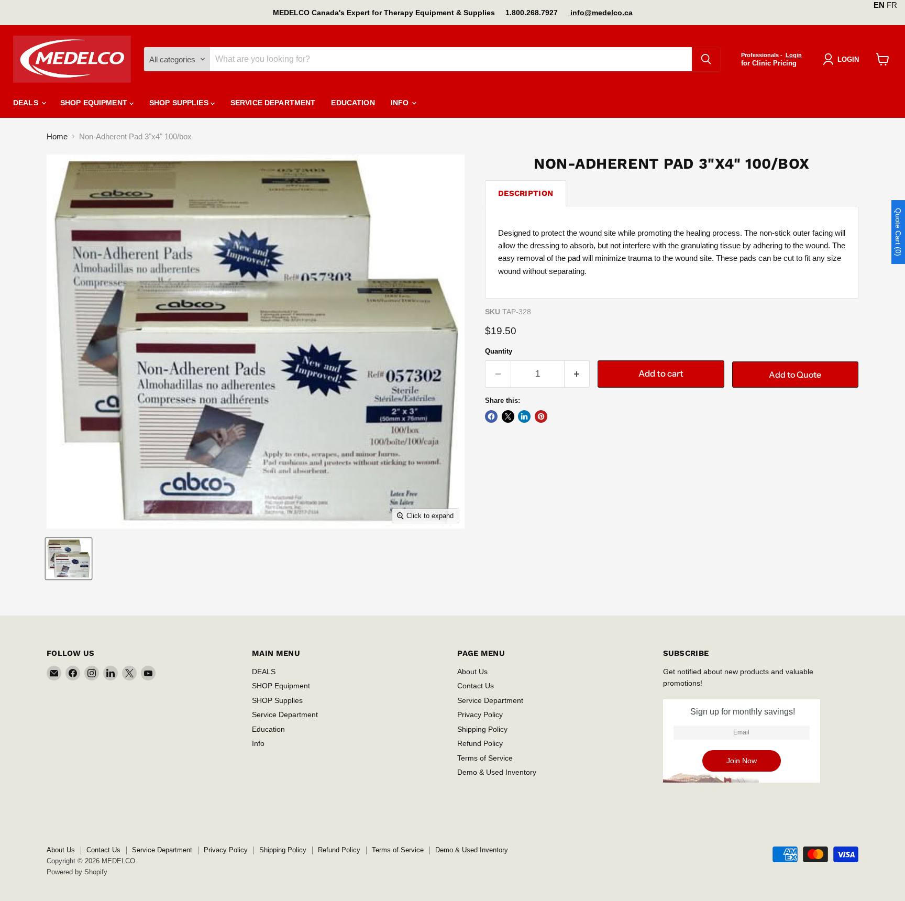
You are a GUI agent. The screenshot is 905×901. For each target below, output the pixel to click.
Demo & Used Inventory (496, 772)
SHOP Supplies (180, 102)
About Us (472, 671)
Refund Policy (480, 743)
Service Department (273, 102)
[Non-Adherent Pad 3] (69, 558)
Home (57, 136)
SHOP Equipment (94, 102)
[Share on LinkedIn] (524, 416)
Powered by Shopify (77, 872)
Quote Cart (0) (898, 232)
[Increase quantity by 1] (577, 373)
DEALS (26, 102)
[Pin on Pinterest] (541, 416)
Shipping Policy (482, 729)
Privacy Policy (480, 714)
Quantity (498, 351)
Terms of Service (485, 758)
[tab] (525, 193)
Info (401, 102)
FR (892, 5)
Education (352, 102)
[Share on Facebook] (491, 416)
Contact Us (475, 686)
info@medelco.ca (600, 12)
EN (879, 5)
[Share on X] (508, 416)
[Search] (706, 59)
